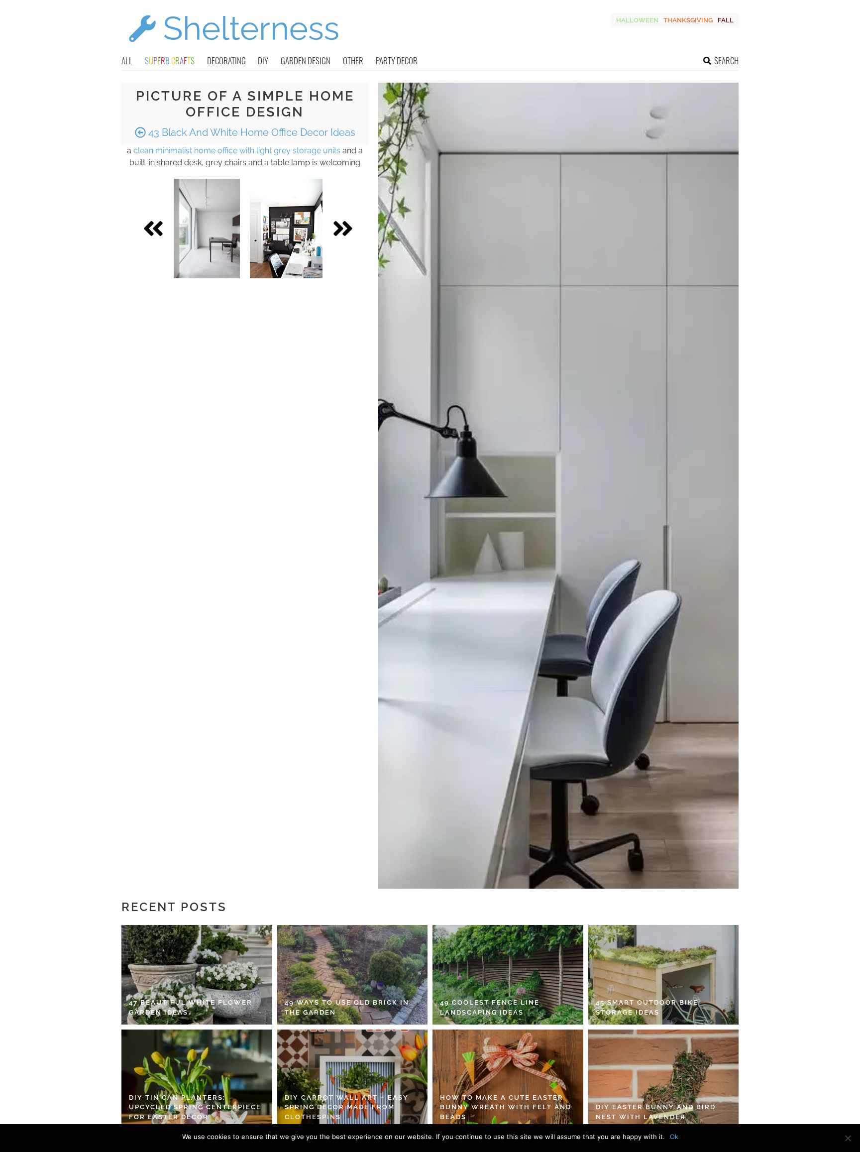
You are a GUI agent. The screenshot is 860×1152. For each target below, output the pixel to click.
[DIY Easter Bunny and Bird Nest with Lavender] (663, 1079)
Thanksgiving (688, 20)
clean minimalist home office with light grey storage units (236, 150)
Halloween (637, 20)
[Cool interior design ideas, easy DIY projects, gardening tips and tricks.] (233, 48)
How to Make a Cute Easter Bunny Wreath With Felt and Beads (505, 1107)
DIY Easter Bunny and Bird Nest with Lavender (656, 1112)
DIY (263, 60)
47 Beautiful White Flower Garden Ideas (190, 1007)
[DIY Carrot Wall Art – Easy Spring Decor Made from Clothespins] (352, 1079)
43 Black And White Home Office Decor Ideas (250, 132)
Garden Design (305, 60)
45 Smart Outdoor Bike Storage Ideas (647, 1007)
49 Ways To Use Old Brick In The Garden (347, 1007)
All (126, 60)
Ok (674, 1137)
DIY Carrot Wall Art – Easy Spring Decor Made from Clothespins (347, 1107)
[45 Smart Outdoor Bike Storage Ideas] (663, 975)
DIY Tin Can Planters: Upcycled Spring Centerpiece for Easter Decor (195, 1107)
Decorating (226, 60)
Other (353, 60)
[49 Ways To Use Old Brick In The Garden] (352, 975)
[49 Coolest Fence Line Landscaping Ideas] (507, 975)
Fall (726, 20)
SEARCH (726, 60)
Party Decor (397, 60)
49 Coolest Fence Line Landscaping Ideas (489, 1007)
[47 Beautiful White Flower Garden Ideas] (196, 975)
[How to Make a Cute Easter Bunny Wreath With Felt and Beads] (507, 1079)
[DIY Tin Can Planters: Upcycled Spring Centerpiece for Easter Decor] (196, 1079)
